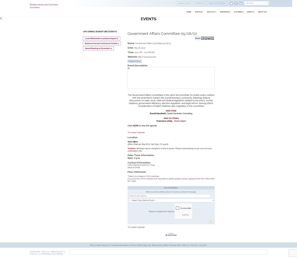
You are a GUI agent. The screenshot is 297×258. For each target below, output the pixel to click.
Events (250, 12)
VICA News (238, 12)
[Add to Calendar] (209, 38)
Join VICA (198, 12)
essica (192, 179)
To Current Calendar (136, 132)
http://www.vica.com (147, 57)
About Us (262, 12)
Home (188, 12)
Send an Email (134, 167)
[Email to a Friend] (206, 38)
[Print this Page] (202, 38)
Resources (224, 12)
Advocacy (211, 12)
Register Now (134, 61)
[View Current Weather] (212, 38)
